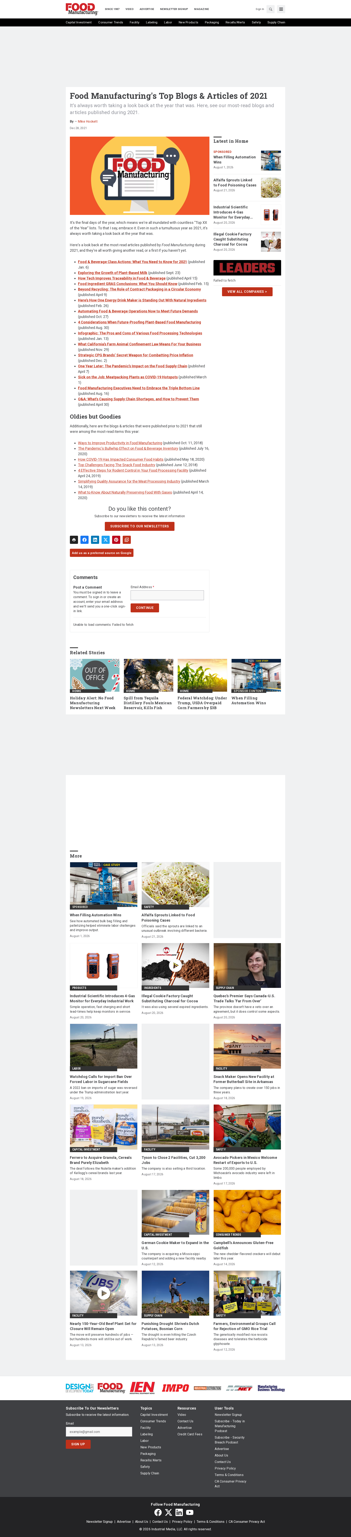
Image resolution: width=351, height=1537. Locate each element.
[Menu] (281, 9)
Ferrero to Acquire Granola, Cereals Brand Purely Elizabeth (101, 1160)
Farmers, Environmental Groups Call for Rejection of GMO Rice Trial (244, 1326)
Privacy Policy (182, 1522)
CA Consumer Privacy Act (247, 1522)
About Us (141, 1522)
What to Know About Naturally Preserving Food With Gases (125, 492)
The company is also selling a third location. (174, 1168)
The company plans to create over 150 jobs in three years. (246, 1090)
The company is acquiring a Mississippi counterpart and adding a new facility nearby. (174, 1256)
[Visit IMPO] (175, 1388)
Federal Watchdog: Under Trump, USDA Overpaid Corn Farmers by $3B (202, 703)
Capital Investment (86, 1149)
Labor (76, 1068)
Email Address (142, 587)
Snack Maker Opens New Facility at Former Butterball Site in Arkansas (243, 1079)
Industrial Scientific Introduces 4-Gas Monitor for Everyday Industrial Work (231, 212)
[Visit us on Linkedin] (179, 1512)
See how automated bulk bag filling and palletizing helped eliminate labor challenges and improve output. (102, 925)
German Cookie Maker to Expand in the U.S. (175, 1245)
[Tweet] (106, 540)
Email (70, 1423)
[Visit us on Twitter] (168, 1512)
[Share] (84, 540)
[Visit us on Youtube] (189, 1512)
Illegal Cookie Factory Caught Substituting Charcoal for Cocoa (232, 239)
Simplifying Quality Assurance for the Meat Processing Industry (129, 481)
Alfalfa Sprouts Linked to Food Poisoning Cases (235, 182)
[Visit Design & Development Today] (80, 1388)
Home (76, 691)
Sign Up (78, 1444)
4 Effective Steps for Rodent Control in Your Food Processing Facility (133, 470)
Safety (149, 907)
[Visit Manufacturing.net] (239, 1388)
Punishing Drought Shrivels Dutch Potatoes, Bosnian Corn (170, 1326)
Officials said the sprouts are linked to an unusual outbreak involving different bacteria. (174, 928)
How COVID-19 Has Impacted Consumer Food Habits (121, 459)
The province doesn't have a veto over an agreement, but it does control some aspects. (246, 1009)
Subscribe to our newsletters (139, 526)
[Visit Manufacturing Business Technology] (271, 1388)
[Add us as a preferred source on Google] (127, 540)
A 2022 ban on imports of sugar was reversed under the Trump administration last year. (103, 1090)
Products (79, 987)
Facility (221, 1068)
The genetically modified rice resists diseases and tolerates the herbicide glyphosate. (240, 1339)
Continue (145, 608)
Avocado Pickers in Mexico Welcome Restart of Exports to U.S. (245, 1160)
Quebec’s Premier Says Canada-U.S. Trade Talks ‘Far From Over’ (244, 998)
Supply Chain (225, 987)
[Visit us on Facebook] (158, 1512)
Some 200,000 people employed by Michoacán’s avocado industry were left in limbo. (244, 1173)
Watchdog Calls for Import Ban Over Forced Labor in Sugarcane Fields (101, 1079)
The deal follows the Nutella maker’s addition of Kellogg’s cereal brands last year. (103, 1171)
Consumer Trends (228, 1234)
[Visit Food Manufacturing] (112, 1388)
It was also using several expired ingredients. (175, 1007)
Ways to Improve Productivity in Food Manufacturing (120, 443)
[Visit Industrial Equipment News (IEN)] (142, 1388)
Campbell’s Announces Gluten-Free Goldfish (243, 1245)
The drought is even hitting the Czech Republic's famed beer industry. (169, 1337)
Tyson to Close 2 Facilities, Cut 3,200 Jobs (173, 1160)
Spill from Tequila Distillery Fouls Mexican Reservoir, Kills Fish (148, 703)
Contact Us (160, 1522)
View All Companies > (247, 292)
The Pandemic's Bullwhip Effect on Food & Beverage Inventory (128, 448)
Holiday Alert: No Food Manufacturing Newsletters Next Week (93, 703)
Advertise (124, 1522)
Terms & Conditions (210, 1522)
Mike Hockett (88, 121)
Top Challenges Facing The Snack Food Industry (116, 465)
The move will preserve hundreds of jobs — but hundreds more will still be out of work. (101, 1337)
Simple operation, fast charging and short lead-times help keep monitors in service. (100, 1009)
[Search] (270, 9)
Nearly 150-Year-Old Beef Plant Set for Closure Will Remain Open (103, 1326)
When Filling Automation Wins (234, 159)
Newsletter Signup (99, 1522)
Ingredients (152, 987)
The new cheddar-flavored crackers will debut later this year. (247, 1256)
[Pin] (116, 540)
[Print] (74, 540)
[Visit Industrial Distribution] (207, 1388)
